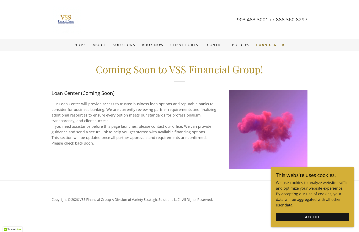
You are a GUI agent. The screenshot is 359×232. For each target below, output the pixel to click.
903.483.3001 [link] (252, 19)
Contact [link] (216, 45)
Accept (312, 217)
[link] (66, 19)
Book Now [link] (153, 45)
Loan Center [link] (270, 45)
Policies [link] (241, 45)
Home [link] (80, 45)
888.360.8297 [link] (291, 19)
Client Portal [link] (185, 45)
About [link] (99, 45)
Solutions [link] (124, 45)
